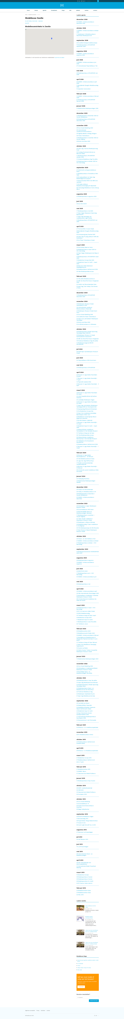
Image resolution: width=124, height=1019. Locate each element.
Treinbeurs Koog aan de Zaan (86, 433)
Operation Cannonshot (84, 89)
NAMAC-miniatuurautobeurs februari (88, 635)
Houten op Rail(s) (83, 648)
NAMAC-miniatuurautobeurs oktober (88, 540)
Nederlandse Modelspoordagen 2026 (88, 108)
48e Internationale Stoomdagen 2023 (88, 593)
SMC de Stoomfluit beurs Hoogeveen (88, 338)
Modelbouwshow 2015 (84, 769)
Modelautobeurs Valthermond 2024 (88, 269)
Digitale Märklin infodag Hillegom (87, 133)
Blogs (63, 10)
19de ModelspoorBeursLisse (86, 271)
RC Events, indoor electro (85, 883)
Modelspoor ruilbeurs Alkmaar (86, 522)
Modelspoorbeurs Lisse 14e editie (87, 680)
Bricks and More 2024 (84, 322)
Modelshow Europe (83, 874)
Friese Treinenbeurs (83, 135)
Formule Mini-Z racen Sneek (86, 228)
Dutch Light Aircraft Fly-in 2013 (87, 825)
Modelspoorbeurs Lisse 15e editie (87, 621)
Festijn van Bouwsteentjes (85, 489)
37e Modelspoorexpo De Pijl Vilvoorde (88, 528)
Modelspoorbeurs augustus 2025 (87, 196)
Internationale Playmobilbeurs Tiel (87, 66)
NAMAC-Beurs (82, 771)
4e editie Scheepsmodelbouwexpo (87, 42)
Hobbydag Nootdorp (83, 478)
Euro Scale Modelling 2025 (85, 128)
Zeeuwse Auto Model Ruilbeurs (87, 773)
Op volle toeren (82, 203)
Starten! (81, 986)
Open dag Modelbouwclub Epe (86, 696)
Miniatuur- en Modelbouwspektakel (88, 750)
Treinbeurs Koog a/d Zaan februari (87, 642)
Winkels (78, 10)
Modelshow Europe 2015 (84, 757)
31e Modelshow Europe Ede (85, 411)
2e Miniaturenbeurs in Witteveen (87, 324)
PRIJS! (78, 965)
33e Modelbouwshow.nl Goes (86, 458)
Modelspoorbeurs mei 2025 (85, 211)
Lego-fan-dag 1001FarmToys (86, 460)
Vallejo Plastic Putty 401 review (84, 967)
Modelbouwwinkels (32, 14)
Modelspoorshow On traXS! (85, 881)
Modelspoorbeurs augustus (85, 560)
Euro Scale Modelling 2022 (85, 666)
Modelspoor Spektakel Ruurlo (86, 694)
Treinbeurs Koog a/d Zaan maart (87, 615)
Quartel (27, 23)
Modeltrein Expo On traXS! (85, 619)
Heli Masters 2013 (83, 839)
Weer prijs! (79, 969)
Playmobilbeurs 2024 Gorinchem (87, 360)
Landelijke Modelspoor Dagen (86, 399)
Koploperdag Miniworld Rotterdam (87, 409)
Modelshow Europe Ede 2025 (86, 260)
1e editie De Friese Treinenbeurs (87, 316)
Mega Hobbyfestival (83, 809)
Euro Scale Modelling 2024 (85, 314)
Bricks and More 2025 (84, 141)
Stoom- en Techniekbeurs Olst (86, 538)
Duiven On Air (82, 822)
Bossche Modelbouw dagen (85, 816)
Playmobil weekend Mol (84, 382)
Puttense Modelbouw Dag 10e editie (88, 340)
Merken (86, 10)
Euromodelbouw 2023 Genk (85, 509)
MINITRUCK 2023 (83, 571)
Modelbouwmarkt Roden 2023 (86, 633)
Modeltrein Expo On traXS (85, 711)
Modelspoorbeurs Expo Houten (86, 780)
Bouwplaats (54, 10)
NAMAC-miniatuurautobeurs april (87, 591)
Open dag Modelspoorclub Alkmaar (88, 682)
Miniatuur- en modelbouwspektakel (88, 727)
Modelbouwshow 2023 (84, 631)
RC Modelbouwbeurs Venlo (85, 734)
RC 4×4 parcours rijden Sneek (86, 611)
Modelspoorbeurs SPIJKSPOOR (86, 367)
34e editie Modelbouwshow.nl (86, 278)
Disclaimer (43, 1010)
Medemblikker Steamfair (85, 705)
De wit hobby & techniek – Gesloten (34, 21)
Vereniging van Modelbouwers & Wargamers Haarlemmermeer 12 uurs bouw (87, 639)
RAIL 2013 (81, 894)
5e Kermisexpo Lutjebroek (85, 420)
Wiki (70, 10)
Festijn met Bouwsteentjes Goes (87, 284)
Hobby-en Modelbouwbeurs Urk (87, 491)
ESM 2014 (80, 790)
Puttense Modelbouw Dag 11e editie (87, 159)
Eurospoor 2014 (82, 794)
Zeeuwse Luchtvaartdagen (85, 832)
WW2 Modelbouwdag (84, 613)
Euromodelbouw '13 (83, 803)
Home (28, 10)
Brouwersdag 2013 (83, 818)
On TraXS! (81, 762)
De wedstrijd (80, 963)
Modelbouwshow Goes (84, 890)
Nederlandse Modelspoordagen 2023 (88, 659)
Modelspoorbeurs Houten (85, 877)
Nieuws (36, 10)
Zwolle (38, 14)
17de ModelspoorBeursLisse (86, 435)
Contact (95, 10)
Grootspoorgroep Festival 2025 (86, 234)
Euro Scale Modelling (84, 801)
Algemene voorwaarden (30, 1010)
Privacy (37, 1010)
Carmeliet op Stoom (83, 703)
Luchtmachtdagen (83, 846)
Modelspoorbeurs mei (84, 584)
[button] (51, 39)
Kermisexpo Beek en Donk (85, 247)
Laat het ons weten (59, 57)
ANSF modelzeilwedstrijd (85, 788)
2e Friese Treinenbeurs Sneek (86, 240)
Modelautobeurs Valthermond (86, 760)
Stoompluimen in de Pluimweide (87, 720)
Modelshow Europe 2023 (85, 617)
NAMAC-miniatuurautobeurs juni (87, 576)
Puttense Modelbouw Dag (85, 691)
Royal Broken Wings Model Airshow (88, 820)
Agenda (44, 10)
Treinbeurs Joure (83, 624)
